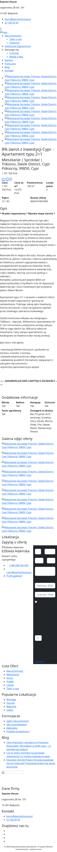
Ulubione (14, 42)
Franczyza (10, 63)
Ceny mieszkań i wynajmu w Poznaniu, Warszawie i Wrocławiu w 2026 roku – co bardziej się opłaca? (28, 746)
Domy (9, 678)
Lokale (10, 685)
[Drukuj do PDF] (11, 179)
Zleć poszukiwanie (16, 724)
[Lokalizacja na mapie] (3, 179)
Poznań (10, 703)
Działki (10, 681)
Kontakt (9, 70)
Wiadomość (41, 565)
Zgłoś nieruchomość (17, 721)
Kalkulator (12, 728)
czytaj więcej (39, 661)
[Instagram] (7, 837)
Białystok (11, 706)
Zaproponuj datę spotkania (44, 579)
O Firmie (14, 53)
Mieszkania (12, 674)
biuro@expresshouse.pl (18, 19)
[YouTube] (7, 834)
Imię (37, 547)
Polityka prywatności (17, 731)
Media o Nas (16, 56)
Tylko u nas (15, 39)
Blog (7, 67)
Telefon (51, 556)
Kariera (9, 60)
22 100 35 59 (11, 22)
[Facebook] (7, 830)
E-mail (38, 556)
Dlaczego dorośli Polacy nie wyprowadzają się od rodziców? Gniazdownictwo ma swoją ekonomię (30, 763)
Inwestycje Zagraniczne (18, 46)
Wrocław (11, 699)
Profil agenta (13, 575)
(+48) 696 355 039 (18, 565)
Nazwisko (50, 547)
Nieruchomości (13, 35)
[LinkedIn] (7, 841)
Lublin (9, 710)
